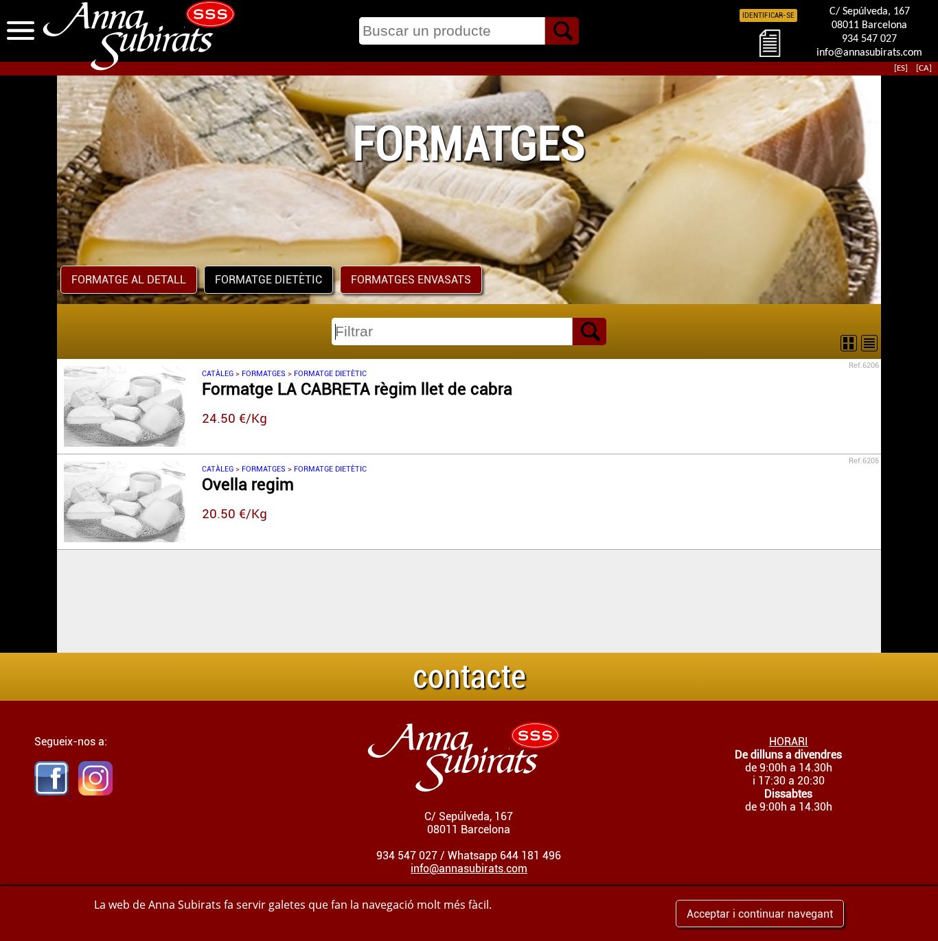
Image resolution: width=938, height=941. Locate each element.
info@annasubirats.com (869, 52)
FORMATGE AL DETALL (128, 279)
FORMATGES (264, 373)
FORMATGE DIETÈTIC (268, 279)
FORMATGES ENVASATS (411, 279)
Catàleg (217, 373)
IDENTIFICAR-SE (768, 15)
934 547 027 (869, 39)
